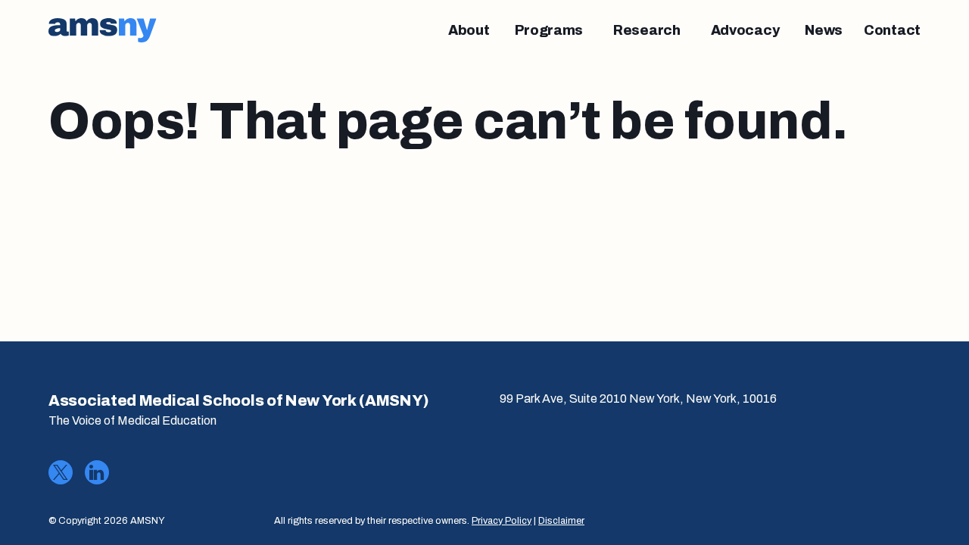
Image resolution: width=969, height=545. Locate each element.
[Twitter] (60, 472)
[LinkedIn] (97, 472)
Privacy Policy (501, 520)
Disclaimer (561, 520)
